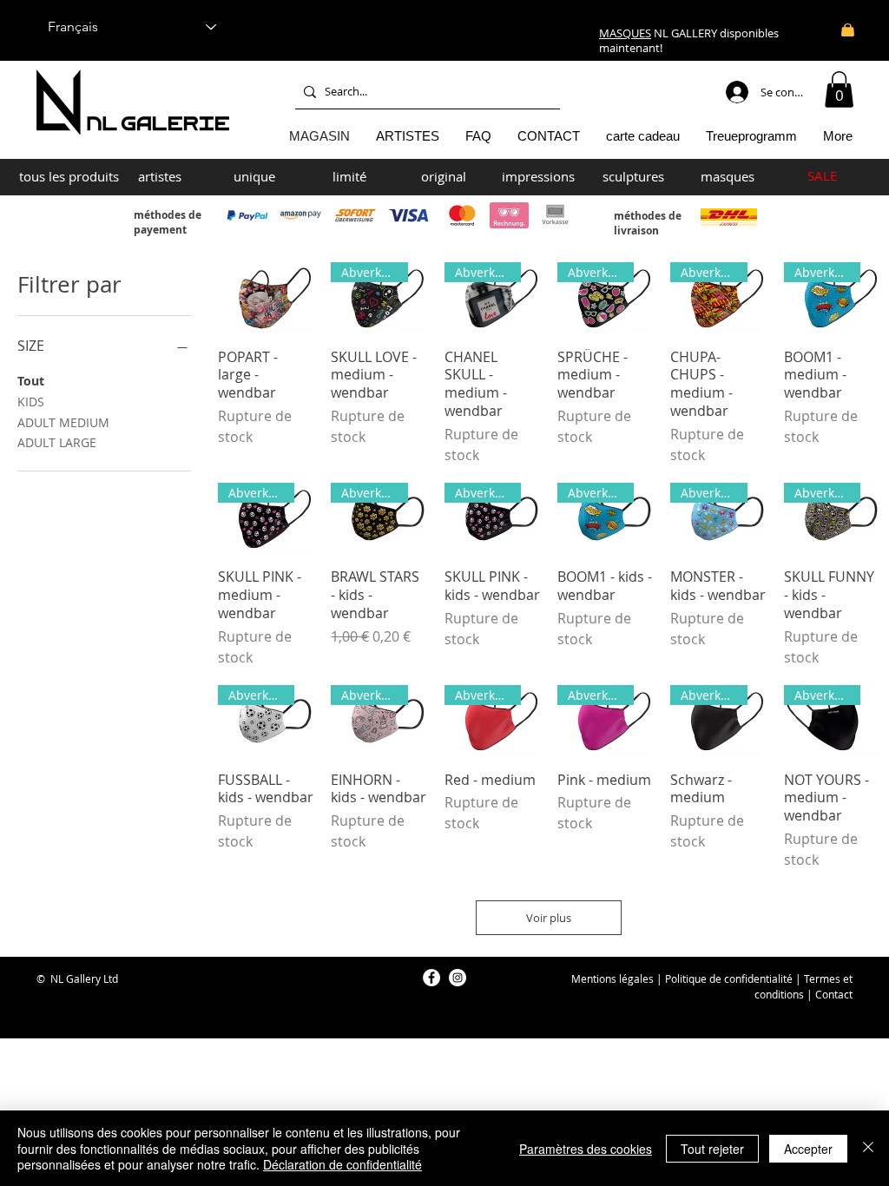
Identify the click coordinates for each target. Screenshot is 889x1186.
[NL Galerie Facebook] (431, 977)
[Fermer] (868, 1148)
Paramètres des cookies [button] (585, 1148)
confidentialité (758, 978)
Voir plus (548, 918)
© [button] (40, 978)
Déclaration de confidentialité (342, 1164)
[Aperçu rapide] (265, 298)
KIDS (30, 401)
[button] (839, 89)
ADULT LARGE (56, 442)
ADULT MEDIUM (63, 422)
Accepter (808, 1148)
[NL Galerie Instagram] (457, 977)
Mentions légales (612, 978)
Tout (30, 380)
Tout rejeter (712, 1148)
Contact (834, 994)
